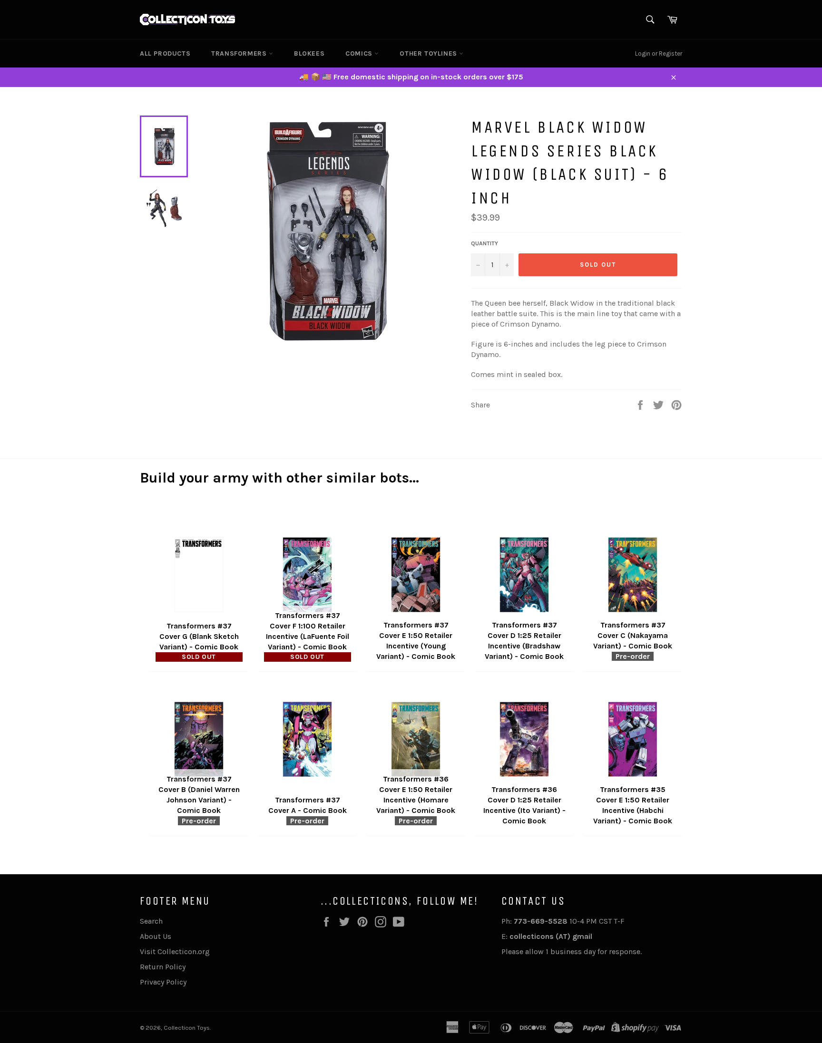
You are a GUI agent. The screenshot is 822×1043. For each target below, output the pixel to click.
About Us (155, 936)
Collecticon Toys (187, 1027)
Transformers (240, 53)
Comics (359, 53)
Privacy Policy (163, 981)
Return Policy (163, 966)
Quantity (484, 243)
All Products (165, 53)
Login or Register (658, 53)
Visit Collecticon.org (175, 951)
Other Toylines (429, 53)
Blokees (309, 53)
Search (151, 921)
